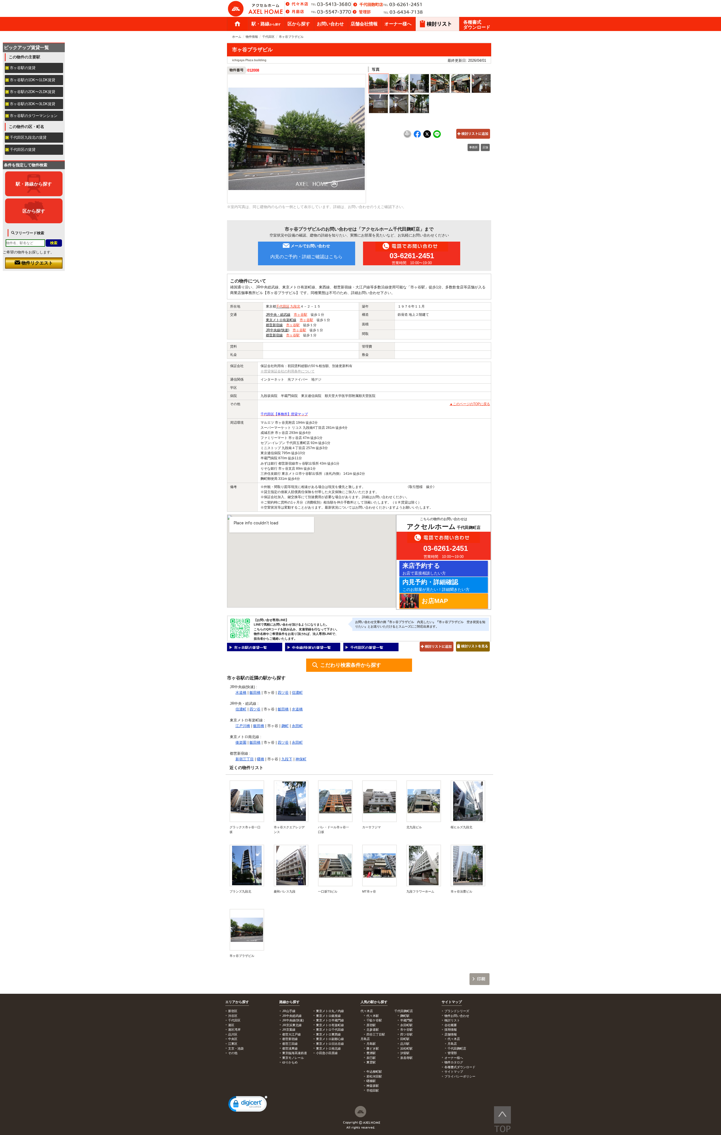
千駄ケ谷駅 (374, 1020)
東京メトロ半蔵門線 (330, 1020)
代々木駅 (372, 1015)
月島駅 (371, 1043)
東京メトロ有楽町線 (281, 320)
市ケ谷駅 (406, 1029)
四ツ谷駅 (406, 1034)
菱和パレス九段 (284, 891)
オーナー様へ (397, 23)
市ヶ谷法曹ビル (461, 891)
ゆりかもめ (290, 1062)
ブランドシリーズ (456, 1011)
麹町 (285, 726)
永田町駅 (406, 1025)
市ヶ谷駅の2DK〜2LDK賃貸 (32, 92)
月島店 (452, 1043)
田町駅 (405, 1039)
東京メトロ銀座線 (328, 1015)
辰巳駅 (371, 1057)
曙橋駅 (371, 1081)
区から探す (299, 23)
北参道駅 (372, 1029)
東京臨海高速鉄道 (294, 1053)
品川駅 (405, 1043)
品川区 (232, 1034)
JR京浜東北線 (292, 1025)
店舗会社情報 (364, 23)
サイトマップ (452, 1002)
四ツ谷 (283, 692)
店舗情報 (450, 1034)
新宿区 (232, 1011)
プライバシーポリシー (459, 1076)
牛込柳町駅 (374, 1071)
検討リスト (452, 1020)
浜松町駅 (406, 1048)
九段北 (295, 306)
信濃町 (297, 692)
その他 (232, 1053)
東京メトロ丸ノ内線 (330, 1011)
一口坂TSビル (327, 891)
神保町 (300, 759)
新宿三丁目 (244, 759)
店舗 (485, 147)
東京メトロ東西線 (328, 1034)
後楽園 (240, 742)
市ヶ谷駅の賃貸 (22, 68)
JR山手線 (288, 1011)
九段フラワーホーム (420, 891)
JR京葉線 (288, 1029)
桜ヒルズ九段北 (461, 827)
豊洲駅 (371, 1053)
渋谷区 (232, 1015)
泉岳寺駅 (406, 1057)
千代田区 (268, 36)
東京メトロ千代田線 (330, 1029)
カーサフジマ (371, 827)
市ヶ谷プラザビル (242, 955)
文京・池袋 (236, 1048)
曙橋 (260, 759)
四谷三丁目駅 (375, 1034)
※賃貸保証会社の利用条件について (288, 371)
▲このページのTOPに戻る (469, 404)
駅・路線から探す (34, 183)
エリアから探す (237, 1002)
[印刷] (407, 136)
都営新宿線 (274, 325)
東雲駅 (371, 1062)
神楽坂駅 (372, 1085)
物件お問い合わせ (456, 1015)
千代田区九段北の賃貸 (28, 137)
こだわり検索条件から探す (350, 665)
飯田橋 (255, 692)
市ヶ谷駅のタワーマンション (33, 116)
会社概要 (450, 1025)
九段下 (286, 759)
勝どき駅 (372, 1048)
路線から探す (289, 1002)
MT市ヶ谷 (369, 891)
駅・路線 (266, 23)
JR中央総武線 (292, 1015)
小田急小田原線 (327, 1053)
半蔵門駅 (406, 1020)
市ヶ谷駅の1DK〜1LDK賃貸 (32, 80)
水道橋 (240, 692)
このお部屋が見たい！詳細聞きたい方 (435, 585)
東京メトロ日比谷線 (330, 1043)
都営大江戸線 (291, 1034)
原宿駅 (371, 1025)
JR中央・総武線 (278, 315)
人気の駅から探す (374, 1002)
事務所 (473, 147)
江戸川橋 (242, 726)
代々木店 (454, 1039)
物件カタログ (453, 1062)
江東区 (232, 1043)
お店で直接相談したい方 (424, 568)
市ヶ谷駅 (300, 315)
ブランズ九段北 (240, 891)
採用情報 (450, 1029)
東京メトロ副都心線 (330, 1039)
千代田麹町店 (457, 1048)
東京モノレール (293, 1057)
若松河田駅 (374, 1076)
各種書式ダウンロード (476, 25)
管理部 (452, 1053)
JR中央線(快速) (277, 330)
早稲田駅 (372, 1090)
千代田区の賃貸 (22, 149)
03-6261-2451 (412, 255)
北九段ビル (414, 827)
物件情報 (252, 36)
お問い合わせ (330, 23)
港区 (231, 1025)
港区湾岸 (234, 1029)
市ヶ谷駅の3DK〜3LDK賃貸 (32, 104)
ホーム (237, 24)
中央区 (232, 1039)
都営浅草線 (290, 1048)
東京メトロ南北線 (328, 1048)
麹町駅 (405, 1015)
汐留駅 (405, 1053)
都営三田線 (290, 1043)
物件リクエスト (36, 262)
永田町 (297, 726)
